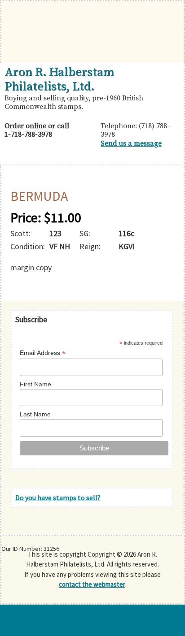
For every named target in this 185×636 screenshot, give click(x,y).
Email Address (43, 353)
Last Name (35, 414)
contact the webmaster (92, 584)
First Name (35, 384)
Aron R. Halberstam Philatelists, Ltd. (59, 79)
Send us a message (131, 143)
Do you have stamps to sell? (58, 497)
